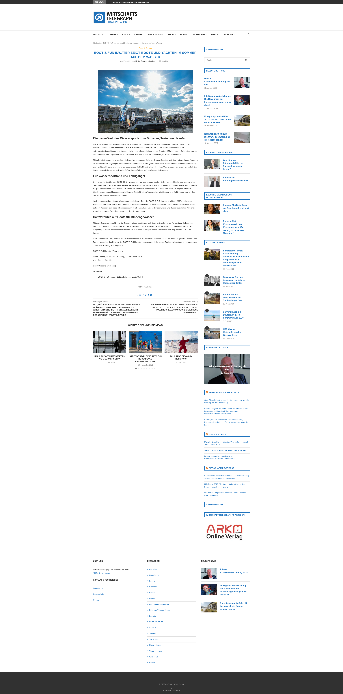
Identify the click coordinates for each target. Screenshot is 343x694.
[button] (108, 2)
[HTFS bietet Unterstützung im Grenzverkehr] (212, 333)
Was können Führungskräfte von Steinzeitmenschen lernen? (233, 164)
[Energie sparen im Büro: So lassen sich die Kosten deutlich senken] (242, 120)
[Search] (248, 34)
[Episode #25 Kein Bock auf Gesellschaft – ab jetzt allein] (212, 209)
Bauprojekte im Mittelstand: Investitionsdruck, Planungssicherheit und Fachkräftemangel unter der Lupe (226, 422)
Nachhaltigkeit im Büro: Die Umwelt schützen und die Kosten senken (217, 137)
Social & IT (228, 34)
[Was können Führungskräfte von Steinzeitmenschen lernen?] (212, 164)
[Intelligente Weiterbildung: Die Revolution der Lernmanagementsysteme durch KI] (242, 100)
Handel (112, 34)
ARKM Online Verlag (101, 573)
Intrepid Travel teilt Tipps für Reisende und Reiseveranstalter (145, 359)
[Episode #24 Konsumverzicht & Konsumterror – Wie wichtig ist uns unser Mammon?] (212, 225)
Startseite (97, 43)
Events (214, 34)
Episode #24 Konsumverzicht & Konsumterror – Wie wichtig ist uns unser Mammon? (233, 227)
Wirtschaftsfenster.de (221, 468)
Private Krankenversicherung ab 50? (217, 82)
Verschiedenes (155, 651)
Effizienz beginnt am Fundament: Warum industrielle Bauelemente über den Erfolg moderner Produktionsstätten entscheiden (226, 411)
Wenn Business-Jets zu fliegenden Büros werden (225, 450)
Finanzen (138, 34)
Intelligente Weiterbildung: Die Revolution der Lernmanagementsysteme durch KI (217, 100)
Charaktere (98, 34)
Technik (170, 34)
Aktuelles (153, 569)
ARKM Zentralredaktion (145, 61)
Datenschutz (98, 594)
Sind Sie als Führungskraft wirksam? (235, 179)
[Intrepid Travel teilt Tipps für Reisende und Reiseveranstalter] (145, 342)
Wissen (125, 34)
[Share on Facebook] (143, 295)
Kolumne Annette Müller (159, 604)
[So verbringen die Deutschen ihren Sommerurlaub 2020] (212, 316)
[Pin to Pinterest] (148, 295)
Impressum (98, 588)
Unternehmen (199, 34)
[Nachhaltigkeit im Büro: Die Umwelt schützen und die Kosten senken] (242, 137)
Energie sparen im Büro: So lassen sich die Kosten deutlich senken (217, 119)
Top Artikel (153, 639)
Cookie (96, 600)
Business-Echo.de (218, 434)
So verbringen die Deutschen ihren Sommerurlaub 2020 (233, 315)
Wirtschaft (153, 657)
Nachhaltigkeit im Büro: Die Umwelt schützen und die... (138, 2)
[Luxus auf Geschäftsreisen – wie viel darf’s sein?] (109, 342)
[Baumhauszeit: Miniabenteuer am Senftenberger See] (212, 298)
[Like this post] (140, 295)
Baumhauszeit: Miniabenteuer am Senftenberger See (232, 297)
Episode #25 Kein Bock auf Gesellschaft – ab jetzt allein (236, 208)
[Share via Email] (151, 295)
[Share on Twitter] (146, 295)
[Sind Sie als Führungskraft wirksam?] (212, 181)
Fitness (183, 34)
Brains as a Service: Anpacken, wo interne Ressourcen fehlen (234, 280)
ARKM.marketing (145, 287)
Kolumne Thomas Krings (159, 610)
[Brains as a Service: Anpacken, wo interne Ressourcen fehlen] (212, 281)
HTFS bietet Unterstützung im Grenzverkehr (232, 332)
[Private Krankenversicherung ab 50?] (242, 82)
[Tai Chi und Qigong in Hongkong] (181, 342)
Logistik (152, 616)
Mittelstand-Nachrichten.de (224, 392)
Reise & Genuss (154, 34)
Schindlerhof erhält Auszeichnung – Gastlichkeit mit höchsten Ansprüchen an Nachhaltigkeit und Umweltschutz (236, 258)
